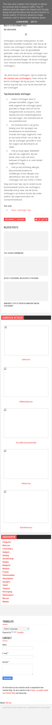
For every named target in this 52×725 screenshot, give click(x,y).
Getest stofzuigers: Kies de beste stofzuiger (21, 278)
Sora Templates (19, 707)
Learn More (22, 22)
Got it (34, 22)
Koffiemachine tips (26, 401)
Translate (20, 632)
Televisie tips (26, 483)
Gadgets (6, 551)
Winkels (5, 601)
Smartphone (7, 578)
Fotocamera (7, 548)
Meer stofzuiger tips (21, 210)
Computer (6, 541)
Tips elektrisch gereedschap (26, 442)
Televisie (6, 588)
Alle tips (9, 702)
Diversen (6, 545)
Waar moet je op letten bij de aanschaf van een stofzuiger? (21, 304)
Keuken (5, 561)
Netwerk (5, 568)
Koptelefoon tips (26, 527)
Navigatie (6, 565)
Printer (5, 571)
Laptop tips (26, 359)
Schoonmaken (9, 219)
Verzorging (7, 591)
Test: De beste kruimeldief (13, 253)
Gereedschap (8, 558)
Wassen (5, 598)
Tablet (5, 584)
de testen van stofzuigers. (18, 78)
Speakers (6, 581)
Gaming (5, 555)
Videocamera (7, 594)
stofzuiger (20, 219)
